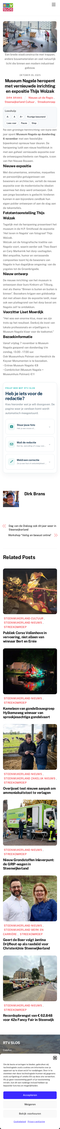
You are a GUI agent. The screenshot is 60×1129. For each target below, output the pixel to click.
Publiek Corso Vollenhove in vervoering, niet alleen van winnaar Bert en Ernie (24, 637)
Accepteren (30, 1095)
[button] (55, 1058)
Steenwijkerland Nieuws (23, 622)
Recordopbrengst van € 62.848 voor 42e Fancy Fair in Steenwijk (28, 1017)
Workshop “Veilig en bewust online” (29, 535)
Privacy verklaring (36, 1121)
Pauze (24, 123)
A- (8, 116)
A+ (21, 116)
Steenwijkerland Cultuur (19, 102)
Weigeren (30, 1104)
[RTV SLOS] (8, 10)
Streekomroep (46, 102)
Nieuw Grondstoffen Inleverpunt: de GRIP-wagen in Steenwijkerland (28, 864)
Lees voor (11, 123)
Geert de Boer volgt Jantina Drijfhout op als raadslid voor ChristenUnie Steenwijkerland (26, 944)
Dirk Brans (14, 97)
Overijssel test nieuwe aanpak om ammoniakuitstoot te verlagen (29, 790)
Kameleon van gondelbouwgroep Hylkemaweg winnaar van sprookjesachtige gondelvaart (28, 712)
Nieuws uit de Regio (40, 97)
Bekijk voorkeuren (30, 1113)
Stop (34, 123)
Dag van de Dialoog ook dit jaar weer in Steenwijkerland (32, 527)
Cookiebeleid (20, 1121)
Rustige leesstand (36, 116)
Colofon (7, 1050)
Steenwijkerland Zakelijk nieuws (29, 778)
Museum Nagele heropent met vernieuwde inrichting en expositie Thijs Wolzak (30, 86)
